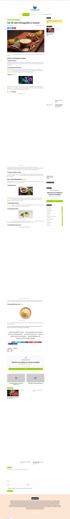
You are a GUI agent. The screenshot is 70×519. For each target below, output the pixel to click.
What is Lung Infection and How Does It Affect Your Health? (12, 398)
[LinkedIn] (13, 28)
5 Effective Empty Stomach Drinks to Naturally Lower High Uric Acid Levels (59, 105)
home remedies (47, 503)
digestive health (22, 503)
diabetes (48, 214)
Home (20, 14)
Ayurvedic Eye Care (50, 219)
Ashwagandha (9, 70)
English (8, 518)
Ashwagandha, (9, 54)
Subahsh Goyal (29, 506)
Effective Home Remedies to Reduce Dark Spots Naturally (38, 462)
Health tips (39, 503)
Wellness (58, 506)
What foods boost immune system (35, 508)
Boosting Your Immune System (51, 216)
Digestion (14, 503)
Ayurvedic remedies (49, 501)
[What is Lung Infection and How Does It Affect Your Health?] (13, 393)
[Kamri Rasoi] (35, 8)
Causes (57, 501)
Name (8, 481)
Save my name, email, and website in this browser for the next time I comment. (20, 488)
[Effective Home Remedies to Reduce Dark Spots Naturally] (38, 425)
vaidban (52, 506)
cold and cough (49, 217)
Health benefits (31, 503)
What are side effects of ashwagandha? (18, 336)
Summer (24, 179)
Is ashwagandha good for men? (30, 334)
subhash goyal (38, 506)
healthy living (13, 19)
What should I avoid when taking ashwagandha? (26, 338)
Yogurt (21, 304)
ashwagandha (14, 182)
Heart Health (49, 213)
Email (8, 484)
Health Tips (26, 14)
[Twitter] (10, 28)
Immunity (14, 74)
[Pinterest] (15, 28)
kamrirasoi (10, 25)
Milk (21, 225)
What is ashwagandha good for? (34, 336)
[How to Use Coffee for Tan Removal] (25, 425)
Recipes (40, 14)
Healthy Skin (49, 211)
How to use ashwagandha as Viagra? (15, 334)
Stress (9, 92)
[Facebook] (8, 28)
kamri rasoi (41, 334)
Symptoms (45, 506)
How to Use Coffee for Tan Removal (25, 461)
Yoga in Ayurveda (49, 222)
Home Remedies (33, 14)
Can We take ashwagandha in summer (17, 332)
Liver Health (49, 225)
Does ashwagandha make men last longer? (34, 332)
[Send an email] (12, 25)
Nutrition (22, 506)
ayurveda (40, 501)
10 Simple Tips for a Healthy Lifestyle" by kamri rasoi (23, 501)
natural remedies (14, 506)
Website (27, 484)
